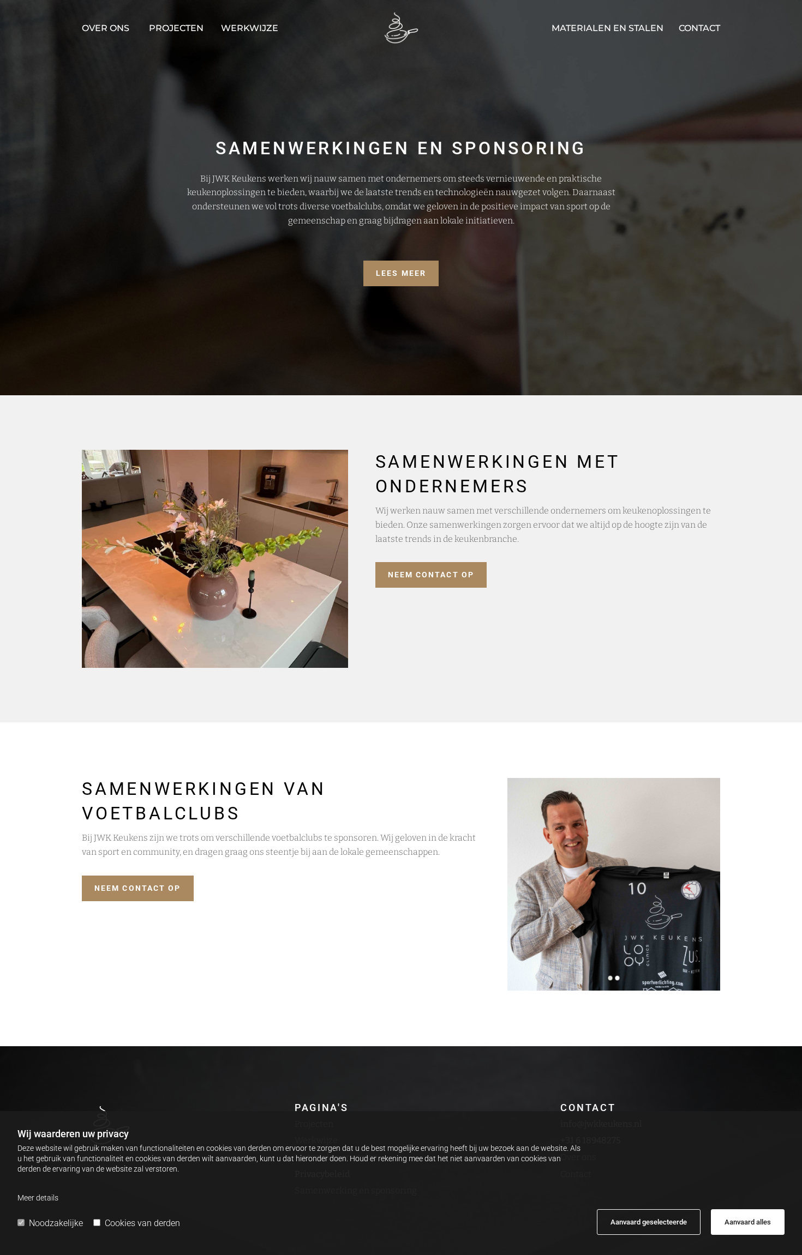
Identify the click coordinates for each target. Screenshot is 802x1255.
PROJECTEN (176, 28)
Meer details (37, 1197)
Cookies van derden (142, 1223)
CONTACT (699, 28)
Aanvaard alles (748, 1222)
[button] (401, 273)
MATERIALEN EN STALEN (607, 28)
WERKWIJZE (249, 28)
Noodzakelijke (56, 1223)
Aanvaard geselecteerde (649, 1222)
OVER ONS (105, 28)
